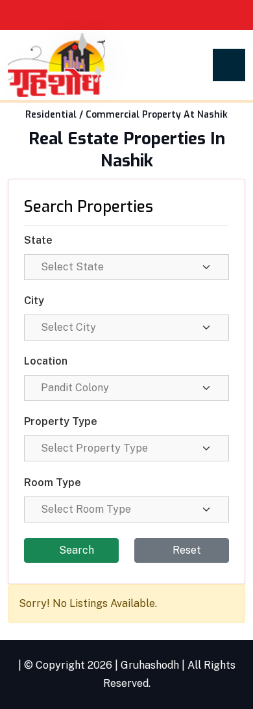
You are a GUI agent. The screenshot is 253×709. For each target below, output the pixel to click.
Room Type (52, 482)
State (38, 240)
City (34, 300)
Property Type (60, 421)
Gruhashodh (150, 665)
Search (75, 550)
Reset (185, 550)
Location (45, 361)
